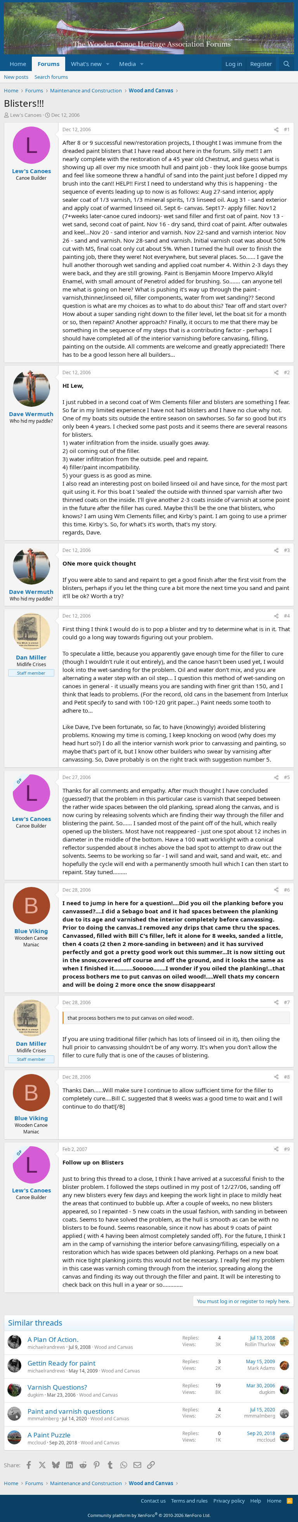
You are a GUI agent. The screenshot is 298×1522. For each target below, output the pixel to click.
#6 (287, 890)
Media (127, 64)
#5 (287, 777)
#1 (287, 129)
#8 (287, 1077)
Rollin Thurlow (260, 1344)
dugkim (35, 1395)
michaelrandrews (46, 1347)
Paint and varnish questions (71, 1411)
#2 (287, 372)
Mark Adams (261, 1368)
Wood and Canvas (113, 1347)
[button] (107, 64)
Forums (48, 64)
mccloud (37, 1442)
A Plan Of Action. (53, 1339)
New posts (16, 76)
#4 (287, 616)
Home (18, 64)
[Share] (276, 129)
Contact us (153, 1500)
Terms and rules (189, 1500)
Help (255, 1500)
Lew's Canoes (26, 114)
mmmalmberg (43, 1418)
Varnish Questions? (57, 1387)
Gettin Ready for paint (61, 1363)
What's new (86, 64)
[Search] (286, 64)
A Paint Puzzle (49, 1434)
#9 (287, 1149)
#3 (287, 550)
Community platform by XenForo (149, 1515)
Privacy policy (229, 1500)
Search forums (51, 76)
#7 (287, 1002)
